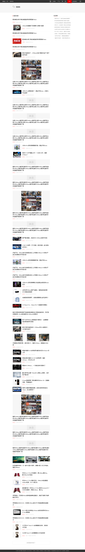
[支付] (62, 1)
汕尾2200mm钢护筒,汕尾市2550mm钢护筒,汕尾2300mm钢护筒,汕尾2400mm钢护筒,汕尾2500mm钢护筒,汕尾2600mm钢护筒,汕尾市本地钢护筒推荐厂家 (31, 83)
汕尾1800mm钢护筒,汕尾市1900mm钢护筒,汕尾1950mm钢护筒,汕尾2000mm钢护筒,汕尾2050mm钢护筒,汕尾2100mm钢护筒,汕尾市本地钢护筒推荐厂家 (31, 106)
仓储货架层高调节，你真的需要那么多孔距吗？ (35, 297)
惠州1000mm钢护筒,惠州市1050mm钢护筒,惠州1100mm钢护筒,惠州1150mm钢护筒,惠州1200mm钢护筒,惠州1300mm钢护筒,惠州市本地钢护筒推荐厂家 (30, 214)
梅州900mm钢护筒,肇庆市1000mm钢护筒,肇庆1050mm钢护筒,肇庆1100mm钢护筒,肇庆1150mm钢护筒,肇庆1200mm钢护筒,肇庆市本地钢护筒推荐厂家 (31, 449)
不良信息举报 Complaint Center (56, 550)
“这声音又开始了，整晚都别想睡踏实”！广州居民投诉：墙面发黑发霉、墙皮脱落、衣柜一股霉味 (63, 35)
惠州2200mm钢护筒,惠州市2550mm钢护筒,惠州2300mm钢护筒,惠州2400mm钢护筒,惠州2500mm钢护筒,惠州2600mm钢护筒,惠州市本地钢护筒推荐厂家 (31, 168)
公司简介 (34, 550)
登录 (69, 1)
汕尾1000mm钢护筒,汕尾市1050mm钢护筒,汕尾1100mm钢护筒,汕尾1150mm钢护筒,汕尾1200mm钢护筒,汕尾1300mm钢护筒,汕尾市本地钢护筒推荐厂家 (30, 138)
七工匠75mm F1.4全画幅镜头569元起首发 (33, 533)
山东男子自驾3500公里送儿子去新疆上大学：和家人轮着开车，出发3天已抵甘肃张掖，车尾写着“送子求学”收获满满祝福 (63, 29)
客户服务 (45, 550)
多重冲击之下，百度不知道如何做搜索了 (62, 18)
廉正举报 (63, 550)
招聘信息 (41, 550)
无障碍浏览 (11, 1)
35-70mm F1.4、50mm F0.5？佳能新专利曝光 (34, 305)
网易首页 (3, 1)
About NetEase (29, 550)
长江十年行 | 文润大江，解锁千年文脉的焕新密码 (63, 31)
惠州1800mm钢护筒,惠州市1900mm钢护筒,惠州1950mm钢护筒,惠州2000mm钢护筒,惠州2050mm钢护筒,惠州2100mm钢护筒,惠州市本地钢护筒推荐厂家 (31, 184)
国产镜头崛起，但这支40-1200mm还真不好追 (34, 238)
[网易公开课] (54, 1)
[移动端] (50, 1)
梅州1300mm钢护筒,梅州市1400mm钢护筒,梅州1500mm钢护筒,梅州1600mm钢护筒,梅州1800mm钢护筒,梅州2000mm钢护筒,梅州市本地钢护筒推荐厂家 (31, 434)
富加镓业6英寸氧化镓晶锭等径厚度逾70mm (25, 19)
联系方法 (37, 550)
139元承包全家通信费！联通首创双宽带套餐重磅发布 (63, 22)
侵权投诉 (67, 550)
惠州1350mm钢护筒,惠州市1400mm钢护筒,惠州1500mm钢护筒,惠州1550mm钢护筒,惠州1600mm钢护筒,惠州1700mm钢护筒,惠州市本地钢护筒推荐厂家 (31, 230)
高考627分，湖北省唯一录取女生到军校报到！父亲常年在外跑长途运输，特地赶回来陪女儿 (63, 25)
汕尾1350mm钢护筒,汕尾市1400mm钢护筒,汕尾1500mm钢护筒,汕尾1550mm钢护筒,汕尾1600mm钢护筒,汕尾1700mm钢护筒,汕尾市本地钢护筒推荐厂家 (31, 122)
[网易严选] (59, 1)
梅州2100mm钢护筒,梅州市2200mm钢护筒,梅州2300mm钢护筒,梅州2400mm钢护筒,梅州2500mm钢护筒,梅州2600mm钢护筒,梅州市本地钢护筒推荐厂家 (31, 418)
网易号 (14, 22)
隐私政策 (48, 550)
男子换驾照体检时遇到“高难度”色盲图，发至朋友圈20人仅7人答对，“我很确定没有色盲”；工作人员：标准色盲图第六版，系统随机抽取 (63, 20)
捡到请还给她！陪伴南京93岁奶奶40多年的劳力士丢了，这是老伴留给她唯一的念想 (63, 27)
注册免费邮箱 (74, 1)
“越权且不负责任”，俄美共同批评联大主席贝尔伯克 (63, 38)
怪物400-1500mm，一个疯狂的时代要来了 (33, 365)
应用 (7, 1)
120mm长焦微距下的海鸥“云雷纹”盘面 (33, 25)
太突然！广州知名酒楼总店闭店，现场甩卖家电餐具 (63, 33)
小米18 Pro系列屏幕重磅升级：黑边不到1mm (34, 145)
